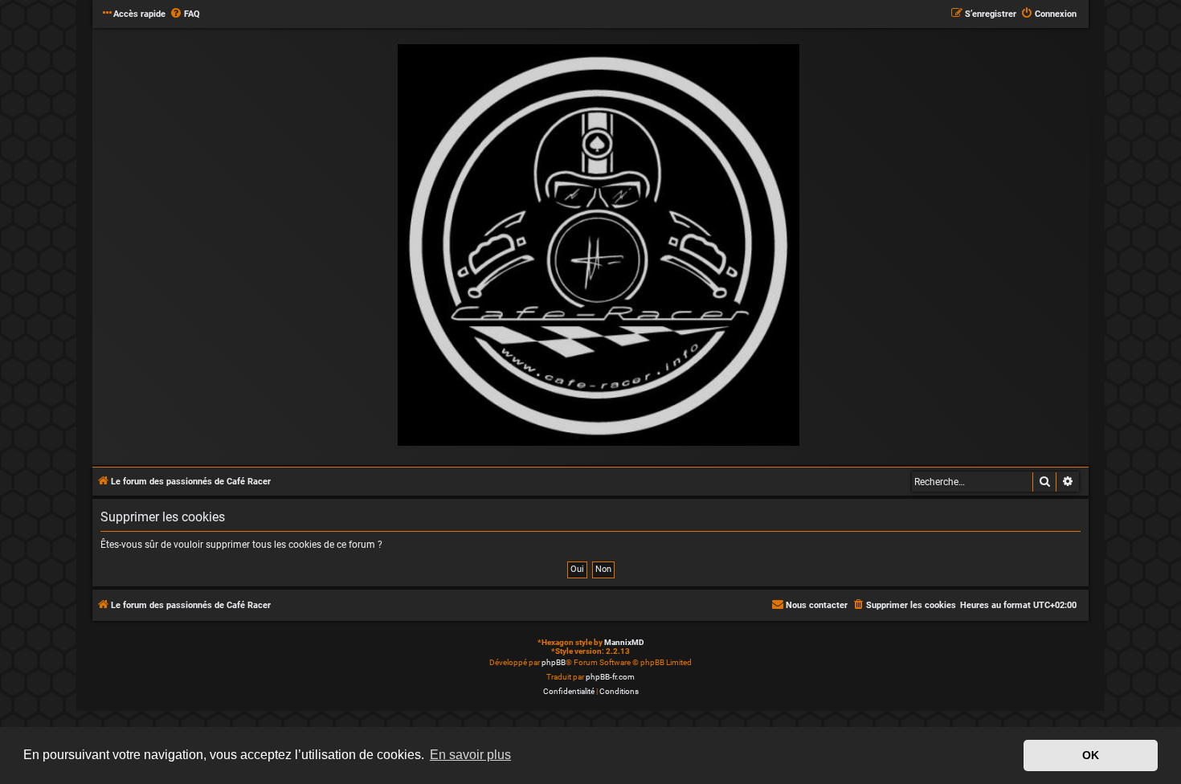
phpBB (553, 662)
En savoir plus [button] (470, 755)
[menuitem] (185, 14)
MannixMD (624, 642)
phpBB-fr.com (610, 676)
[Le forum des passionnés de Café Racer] (598, 245)
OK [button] (1090, 755)
